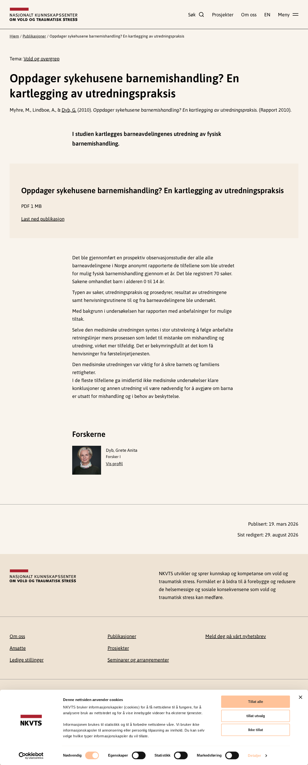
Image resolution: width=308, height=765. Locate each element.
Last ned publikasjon (42, 219)
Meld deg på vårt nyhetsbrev (235, 636)
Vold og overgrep (41, 58)
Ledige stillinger (27, 660)
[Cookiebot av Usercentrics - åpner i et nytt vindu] (31, 755)
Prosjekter (222, 14)
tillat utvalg (255, 716)
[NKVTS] (43, 14)
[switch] (139, 755)
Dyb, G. (69, 110)
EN (267, 14)
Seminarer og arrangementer (138, 660)
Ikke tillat (255, 730)
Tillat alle (255, 702)
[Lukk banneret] (300, 697)
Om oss (249, 14)
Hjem (14, 36)
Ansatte (18, 648)
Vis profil (114, 463)
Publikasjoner (34, 36)
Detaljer (254, 755)
